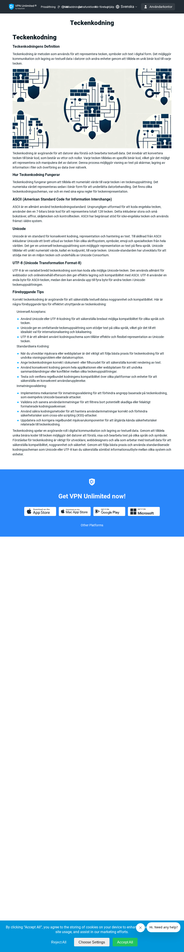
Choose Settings (92, 942)
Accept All (125, 942)
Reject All (58, 942)
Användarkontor (160, 7)
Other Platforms (92, 525)
